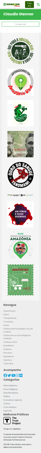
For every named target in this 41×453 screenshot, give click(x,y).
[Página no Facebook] (5, 375)
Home (6, 325)
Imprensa (7, 360)
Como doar (29, 4)
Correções (8, 321)
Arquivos (7, 349)
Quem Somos (9, 311)
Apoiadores (8, 356)
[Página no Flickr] (21, 375)
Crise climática (9, 407)
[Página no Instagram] (17, 375)
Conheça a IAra (10, 342)
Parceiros (7, 352)
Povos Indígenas (10, 389)
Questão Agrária (10, 393)
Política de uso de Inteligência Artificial (17, 336)
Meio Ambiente (10, 385)
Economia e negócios (12, 400)
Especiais (7, 410)
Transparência (9, 318)
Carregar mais (20, 24)
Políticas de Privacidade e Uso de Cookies (18, 330)
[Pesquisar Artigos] (38, 4)
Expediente (8, 345)
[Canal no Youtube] (13, 375)
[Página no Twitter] (9, 375)
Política (6, 396)
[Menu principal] (4, 4)
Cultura (6, 403)
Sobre (6, 314)
